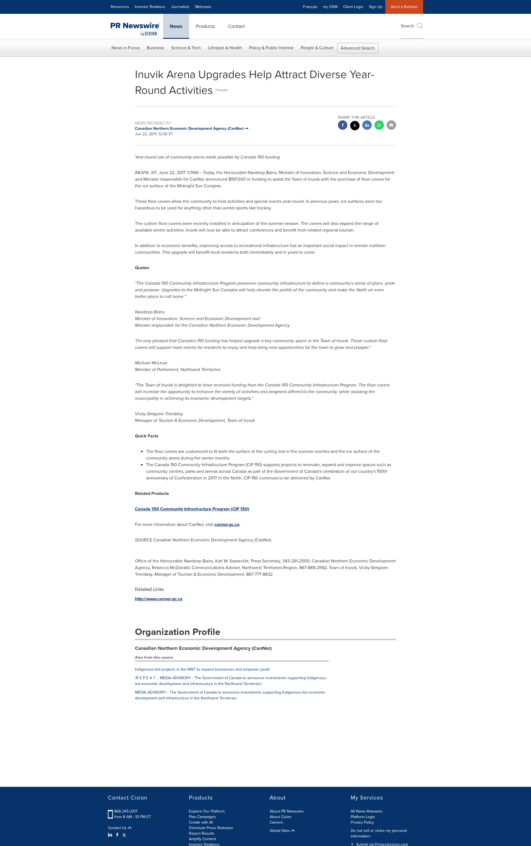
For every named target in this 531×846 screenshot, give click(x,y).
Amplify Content (202, 839)
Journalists (180, 7)
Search (407, 26)
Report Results (201, 833)
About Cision (280, 817)
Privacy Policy (362, 822)
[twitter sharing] (355, 126)
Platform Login (363, 817)
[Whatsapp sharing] (379, 125)
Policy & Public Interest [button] (271, 48)
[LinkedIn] (111, 835)
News (176, 26)
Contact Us (118, 828)
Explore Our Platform (207, 811)
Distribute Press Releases (211, 828)
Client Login (353, 7)
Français (310, 7)
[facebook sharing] (342, 125)
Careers (276, 822)
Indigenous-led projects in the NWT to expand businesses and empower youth (202, 669)
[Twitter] (124, 835)
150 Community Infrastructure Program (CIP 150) (192, 509)
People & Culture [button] (317, 48)
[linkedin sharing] (367, 125)
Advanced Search (358, 48)
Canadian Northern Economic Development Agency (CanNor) (203, 648)
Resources (120, 7)
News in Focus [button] (125, 48)
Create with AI (201, 822)
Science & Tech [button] (186, 48)
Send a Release (404, 7)
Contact (236, 26)
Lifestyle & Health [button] (225, 48)
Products (205, 26)
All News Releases (366, 811)
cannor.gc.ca (227, 524)
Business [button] (155, 48)
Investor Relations (150, 7)
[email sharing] (391, 125)
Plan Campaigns (202, 817)
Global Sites (280, 831)
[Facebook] (117, 835)
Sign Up (375, 7)
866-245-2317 (125, 811)
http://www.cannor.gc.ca (159, 599)
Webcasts (203, 7)
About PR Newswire (287, 811)
